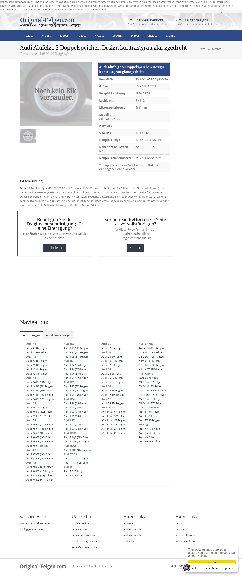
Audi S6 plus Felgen (150, 433)
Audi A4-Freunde (132, 529)
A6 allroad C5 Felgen (113, 420)
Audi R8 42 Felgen (74, 471)
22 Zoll (152, 35)
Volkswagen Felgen (59, 335)
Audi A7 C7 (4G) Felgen (39, 454)
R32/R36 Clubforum (186, 535)
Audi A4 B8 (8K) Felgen (39, 394)
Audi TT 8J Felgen (149, 416)
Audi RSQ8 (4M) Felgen (77, 450)
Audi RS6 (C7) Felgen (76, 411)
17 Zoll (64, 35)
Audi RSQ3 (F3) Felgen (77, 441)
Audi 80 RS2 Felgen (150, 441)
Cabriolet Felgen (148, 377)
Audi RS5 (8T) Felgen (76, 386)
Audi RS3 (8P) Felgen (76, 348)
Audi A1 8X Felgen (37, 348)
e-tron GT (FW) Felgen (151, 369)
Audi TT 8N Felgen (149, 411)
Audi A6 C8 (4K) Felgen (39, 441)
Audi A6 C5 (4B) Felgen (39, 428)
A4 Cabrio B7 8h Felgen (152, 394)
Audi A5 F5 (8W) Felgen (39, 411)
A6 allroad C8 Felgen (113, 433)
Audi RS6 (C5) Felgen (76, 403)
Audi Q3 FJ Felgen (111, 365)
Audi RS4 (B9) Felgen (76, 377)
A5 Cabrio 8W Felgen (151, 403)
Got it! (212, 563)
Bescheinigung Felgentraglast (35, 523)
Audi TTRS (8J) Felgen (76, 458)
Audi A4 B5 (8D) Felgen (39, 382)
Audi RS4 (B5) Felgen (76, 365)
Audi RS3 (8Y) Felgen (76, 356)
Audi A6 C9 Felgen (37, 445)
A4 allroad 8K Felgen (113, 411)
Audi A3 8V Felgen (37, 369)
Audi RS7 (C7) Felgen (76, 424)
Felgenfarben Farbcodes (84, 547)
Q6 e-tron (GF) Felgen (151, 356)
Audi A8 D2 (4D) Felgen (39, 467)
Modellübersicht (150, 20)
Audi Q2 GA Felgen (112, 348)
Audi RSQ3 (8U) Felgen (77, 437)
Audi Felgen (32, 335)
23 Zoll (170, 35)
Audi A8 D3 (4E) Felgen (39, 471)
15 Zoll (28, 35)
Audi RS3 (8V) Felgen (76, 352)
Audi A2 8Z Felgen (149, 428)
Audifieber (129, 541)
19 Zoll (99, 35)
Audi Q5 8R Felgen (112, 373)
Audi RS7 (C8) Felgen (76, 428)
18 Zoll (82, 35)
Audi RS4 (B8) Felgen (76, 373)
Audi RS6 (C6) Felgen (76, 407)
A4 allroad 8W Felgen (113, 416)
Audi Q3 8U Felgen (112, 356)
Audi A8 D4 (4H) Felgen (39, 475)
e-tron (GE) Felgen (149, 360)
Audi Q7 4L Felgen (112, 390)
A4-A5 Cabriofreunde (186, 541)
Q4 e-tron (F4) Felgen (151, 352)
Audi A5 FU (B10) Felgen (40, 416)
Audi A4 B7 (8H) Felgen (39, 390)
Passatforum (182, 529)
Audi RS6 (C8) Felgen (76, 416)
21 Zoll (135, 35)
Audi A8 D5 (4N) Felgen (40, 479)
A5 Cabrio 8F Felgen (150, 399)
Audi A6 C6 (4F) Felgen (39, 433)
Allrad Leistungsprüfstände (86, 541)
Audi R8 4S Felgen (74, 475)
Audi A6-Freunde (132, 535)
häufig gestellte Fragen (32, 529)
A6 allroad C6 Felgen (113, 424)
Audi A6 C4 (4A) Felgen (39, 424)
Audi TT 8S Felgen (149, 420)
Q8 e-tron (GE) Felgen (151, 365)
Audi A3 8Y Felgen (37, 373)
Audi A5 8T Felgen (37, 407)
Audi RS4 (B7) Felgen (76, 369)
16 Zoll (46, 35)
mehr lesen (54, 248)
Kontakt (135, 248)
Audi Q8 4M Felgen (112, 403)
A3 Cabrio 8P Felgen (150, 382)
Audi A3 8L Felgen (36, 360)
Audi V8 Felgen (147, 437)
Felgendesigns (196, 20)
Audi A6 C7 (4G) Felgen (39, 437)
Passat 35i (181, 523)
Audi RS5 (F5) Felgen (76, 390)
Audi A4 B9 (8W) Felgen (40, 399)
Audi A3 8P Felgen (37, 365)
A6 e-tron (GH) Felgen (151, 348)
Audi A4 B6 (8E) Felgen (39, 386)
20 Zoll (117, 35)
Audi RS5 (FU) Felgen (76, 394)
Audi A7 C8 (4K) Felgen (39, 458)
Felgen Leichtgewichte (83, 535)
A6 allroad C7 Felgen (113, 428)
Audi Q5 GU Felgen (112, 382)
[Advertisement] (48, 156)
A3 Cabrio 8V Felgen (150, 386)
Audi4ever (129, 523)
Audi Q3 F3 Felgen (112, 360)
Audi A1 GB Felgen (37, 352)
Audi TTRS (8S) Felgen (76, 462)
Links (173, 565)
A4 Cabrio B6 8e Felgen (152, 390)
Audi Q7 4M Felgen (112, 394)
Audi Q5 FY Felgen (112, 377)
